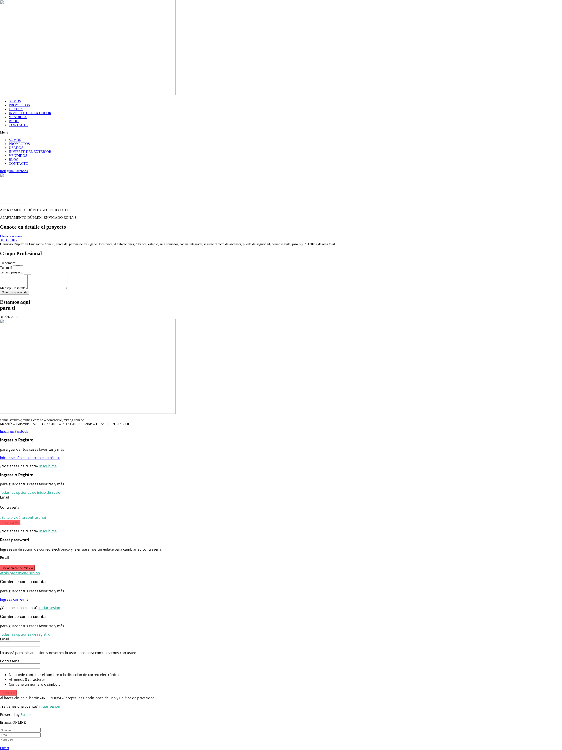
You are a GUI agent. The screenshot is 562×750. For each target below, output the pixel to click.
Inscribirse (48, 466)
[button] (281, 132)
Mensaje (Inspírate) (13, 288)
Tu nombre (8, 263)
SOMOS (15, 101)
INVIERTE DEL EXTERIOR (30, 113)
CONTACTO (18, 125)
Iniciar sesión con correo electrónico (30, 457)
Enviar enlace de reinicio (17, 568)
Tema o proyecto (12, 272)
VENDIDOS (18, 117)
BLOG (14, 121)
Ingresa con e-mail (15, 599)
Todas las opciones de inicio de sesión (31, 492)
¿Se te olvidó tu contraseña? (23, 517)
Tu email (6, 267)
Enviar (4, 748)
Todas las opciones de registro (25, 634)
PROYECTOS (19, 105)
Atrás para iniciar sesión (20, 573)
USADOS (16, 109)
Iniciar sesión (10, 522)
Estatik (25, 714)
